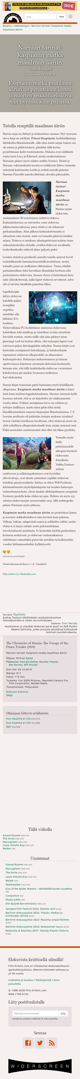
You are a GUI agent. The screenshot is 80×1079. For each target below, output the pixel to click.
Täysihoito (19, 614)
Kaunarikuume (16, 835)
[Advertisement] (40, 782)
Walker (9, 848)
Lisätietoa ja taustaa (20, 980)
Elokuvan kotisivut (17, 691)
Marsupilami (15, 842)
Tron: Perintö (69, 623)
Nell (13, 726)
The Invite (13, 838)
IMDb (9, 695)
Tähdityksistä (43, 980)
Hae (61, 16)
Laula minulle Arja (18, 845)
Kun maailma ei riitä (23, 718)
